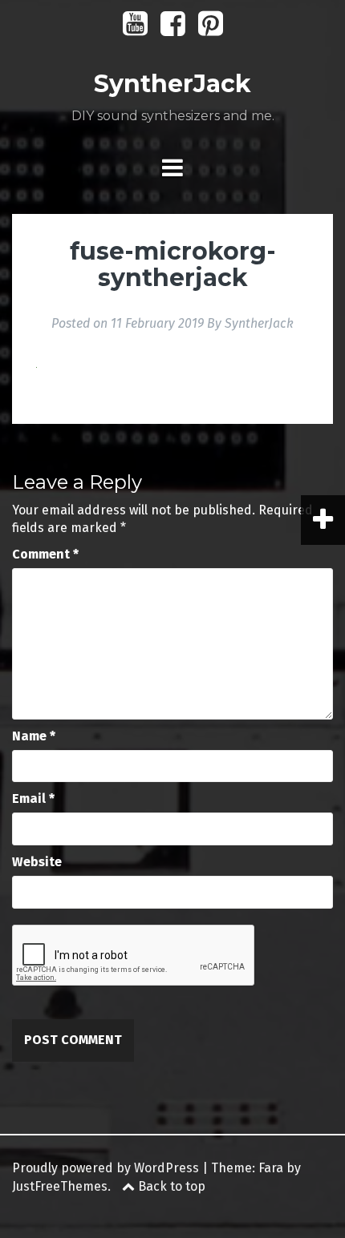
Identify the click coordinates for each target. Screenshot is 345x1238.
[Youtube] (135, 29)
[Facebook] (172, 29)
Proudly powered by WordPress (105, 1167)
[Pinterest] (210, 29)
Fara (270, 1167)
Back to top (170, 1186)
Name (33, 736)
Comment (45, 554)
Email (33, 798)
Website (37, 861)
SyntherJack (172, 84)
